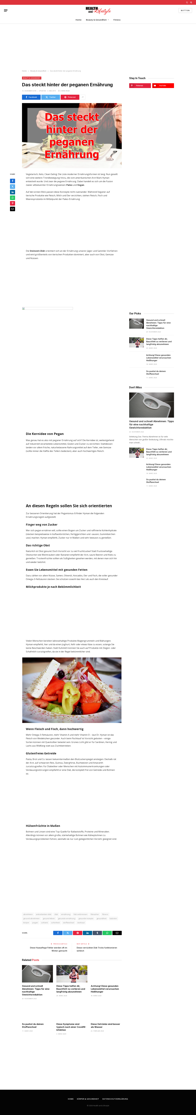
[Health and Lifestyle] (98, 10)
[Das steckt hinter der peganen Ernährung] (72, 135)
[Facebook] (12, 181)
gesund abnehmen (31, 918)
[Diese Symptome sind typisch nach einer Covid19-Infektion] (71, 1012)
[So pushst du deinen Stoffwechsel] (37, 1012)
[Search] (191, 2)
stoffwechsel (68, 922)
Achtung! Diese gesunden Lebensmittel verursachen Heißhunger (105, 989)
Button (185, 10)
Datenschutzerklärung (115, 1099)
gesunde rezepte (86, 918)
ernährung (65, 914)
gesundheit (101, 918)
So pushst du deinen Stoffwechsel (33, 1025)
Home (78, 19)
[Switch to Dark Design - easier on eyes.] (187, 2)
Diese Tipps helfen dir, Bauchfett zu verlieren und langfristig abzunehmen (70, 989)
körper (26, 922)
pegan (35, 922)
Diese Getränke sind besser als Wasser (105, 1025)
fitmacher (95, 914)
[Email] (12, 209)
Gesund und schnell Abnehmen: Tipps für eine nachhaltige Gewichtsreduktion (35, 990)
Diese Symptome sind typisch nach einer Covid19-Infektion (71, 1027)
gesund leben (49, 918)
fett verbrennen (80, 914)
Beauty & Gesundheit (96, 19)
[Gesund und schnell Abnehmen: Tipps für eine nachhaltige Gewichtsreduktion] (37, 973)
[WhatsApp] (12, 197)
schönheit (55, 922)
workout (81, 922)
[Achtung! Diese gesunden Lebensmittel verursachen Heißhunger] (106, 973)
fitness (105, 914)
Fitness (117, 19)
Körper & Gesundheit (88, 1099)
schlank (44, 922)
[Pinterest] (12, 203)
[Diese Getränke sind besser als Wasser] (106, 1012)
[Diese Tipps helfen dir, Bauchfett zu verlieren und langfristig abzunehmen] (71, 973)
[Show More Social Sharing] (82, 97)
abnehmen (28, 914)
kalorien (113, 918)
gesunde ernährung (66, 918)
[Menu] (5, 10)
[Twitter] (12, 186)
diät (56, 914)
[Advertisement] (98, 46)
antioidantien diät (43, 914)
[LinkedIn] (12, 192)
